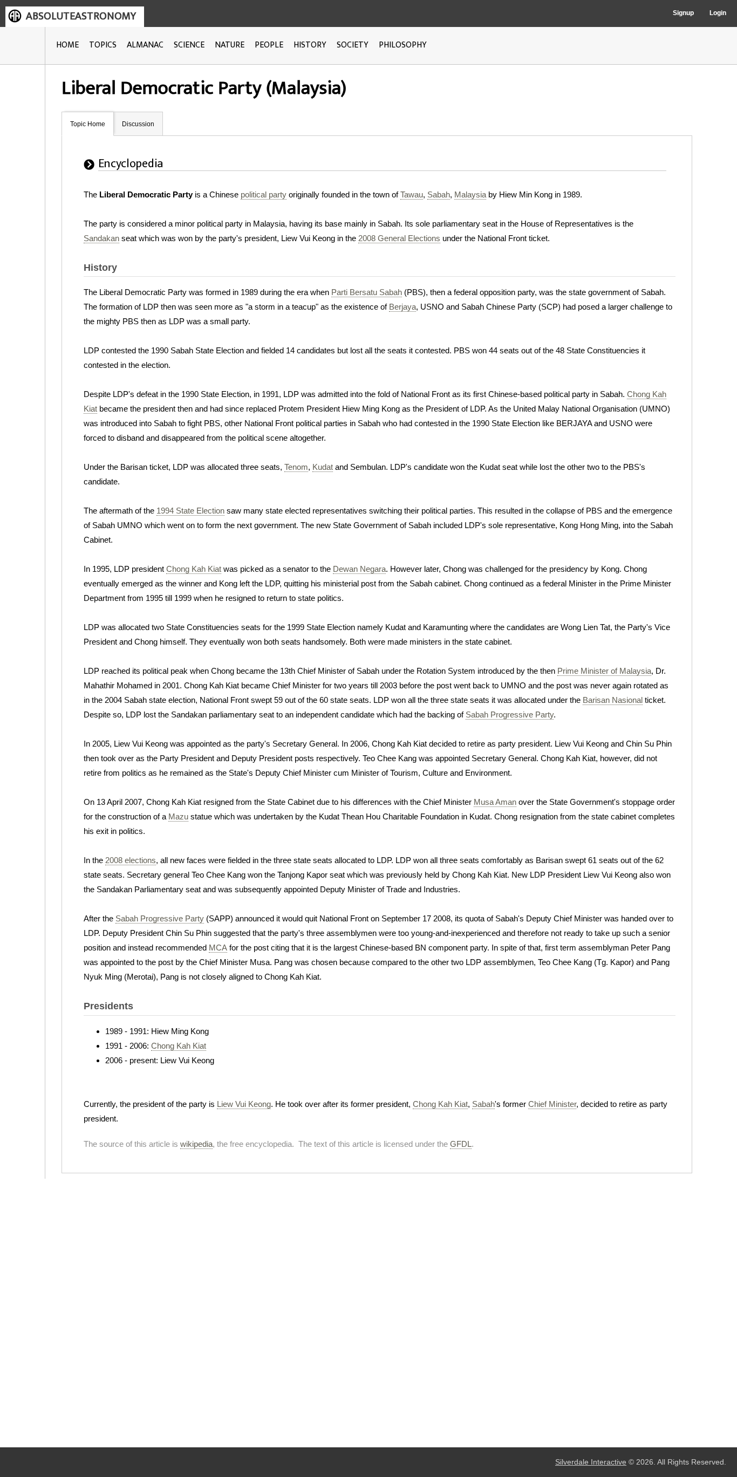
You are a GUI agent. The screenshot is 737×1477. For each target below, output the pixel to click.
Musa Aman (495, 801)
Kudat (322, 466)
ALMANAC (145, 45)
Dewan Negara (359, 568)
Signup (683, 13)
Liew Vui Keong (244, 1104)
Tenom (296, 466)
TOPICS (103, 45)
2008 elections (130, 860)
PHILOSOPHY (403, 45)
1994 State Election (190, 510)
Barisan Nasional (613, 700)
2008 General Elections (399, 238)
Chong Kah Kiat (193, 568)
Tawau (411, 194)
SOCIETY (352, 45)
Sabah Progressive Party (510, 714)
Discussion (138, 124)
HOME (67, 45)
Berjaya (402, 306)
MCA (218, 947)
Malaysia (470, 194)
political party (263, 194)
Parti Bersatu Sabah (366, 292)
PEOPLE (269, 45)
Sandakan (101, 238)
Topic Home (87, 124)
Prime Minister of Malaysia (604, 670)
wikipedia (196, 1143)
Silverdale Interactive (590, 1462)
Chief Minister (552, 1104)
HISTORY (310, 45)
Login (717, 13)
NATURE (229, 45)
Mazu (178, 816)
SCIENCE (189, 45)
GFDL (461, 1143)
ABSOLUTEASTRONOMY (81, 16)
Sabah (438, 194)
